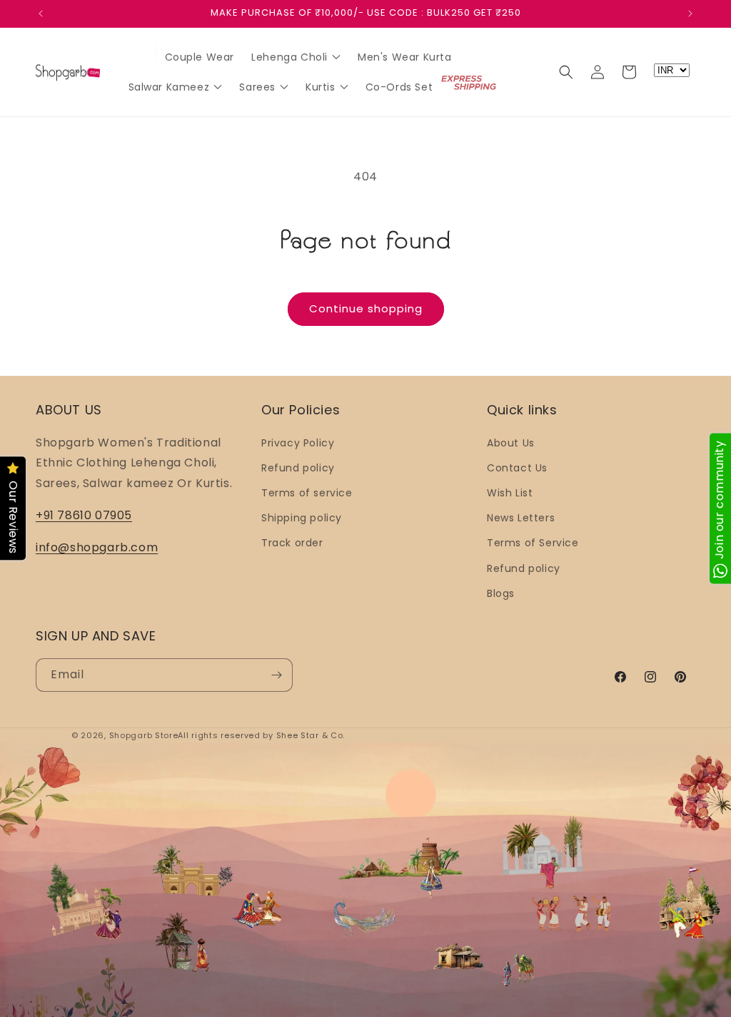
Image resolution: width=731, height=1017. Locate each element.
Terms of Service (533, 543)
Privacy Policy (297, 443)
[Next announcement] (690, 13)
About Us (511, 443)
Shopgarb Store (143, 735)
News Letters (521, 518)
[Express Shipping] (469, 82)
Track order (292, 543)
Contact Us (517, 468)
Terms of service (307, 493)
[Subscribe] (276, 675)
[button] (566, 72)
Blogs (501, 593)
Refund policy (298, 468)
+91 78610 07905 (84, 515)
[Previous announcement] (40, 13)
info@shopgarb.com (97, 547)
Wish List (510, 493)
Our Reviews (13, 518)
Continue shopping (366, 308)
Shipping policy (301, 518)
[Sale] (138, 54)
